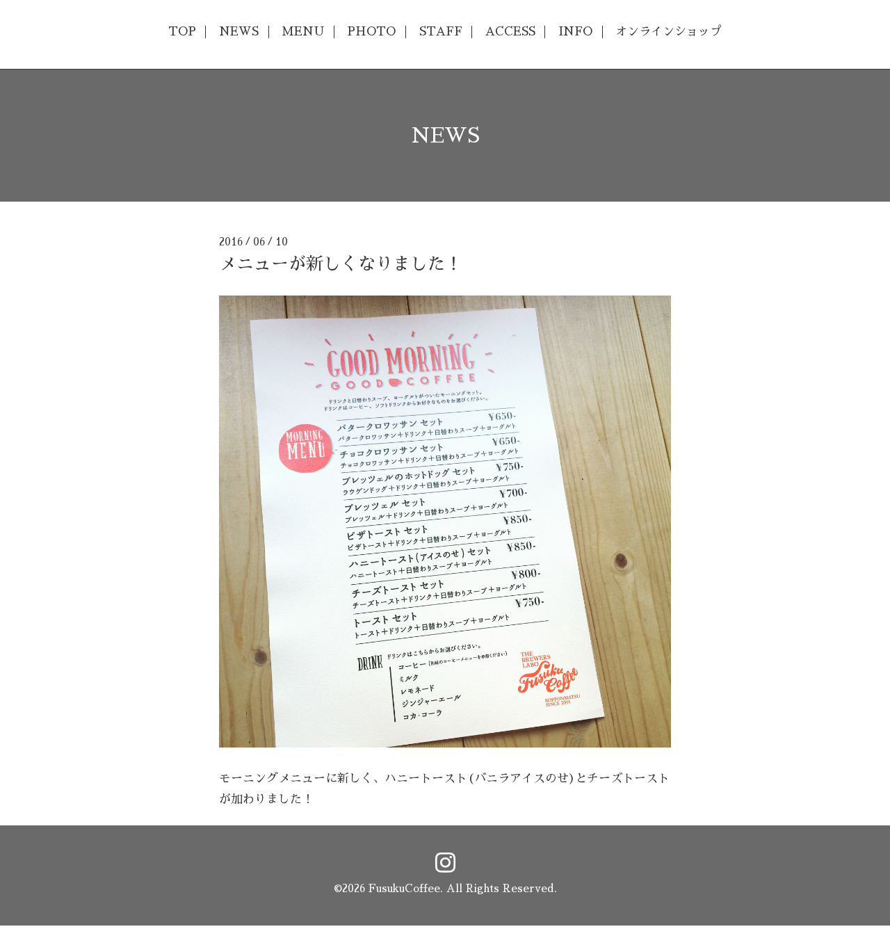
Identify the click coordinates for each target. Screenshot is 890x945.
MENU (303, 32)
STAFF (440, 32)
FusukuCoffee (404, 888)
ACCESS (510, 32)
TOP (182, 32)
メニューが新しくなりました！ (340, 264)
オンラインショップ (668, 32)
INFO (575, 32)
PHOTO (371, 32)
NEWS (239, 32)
